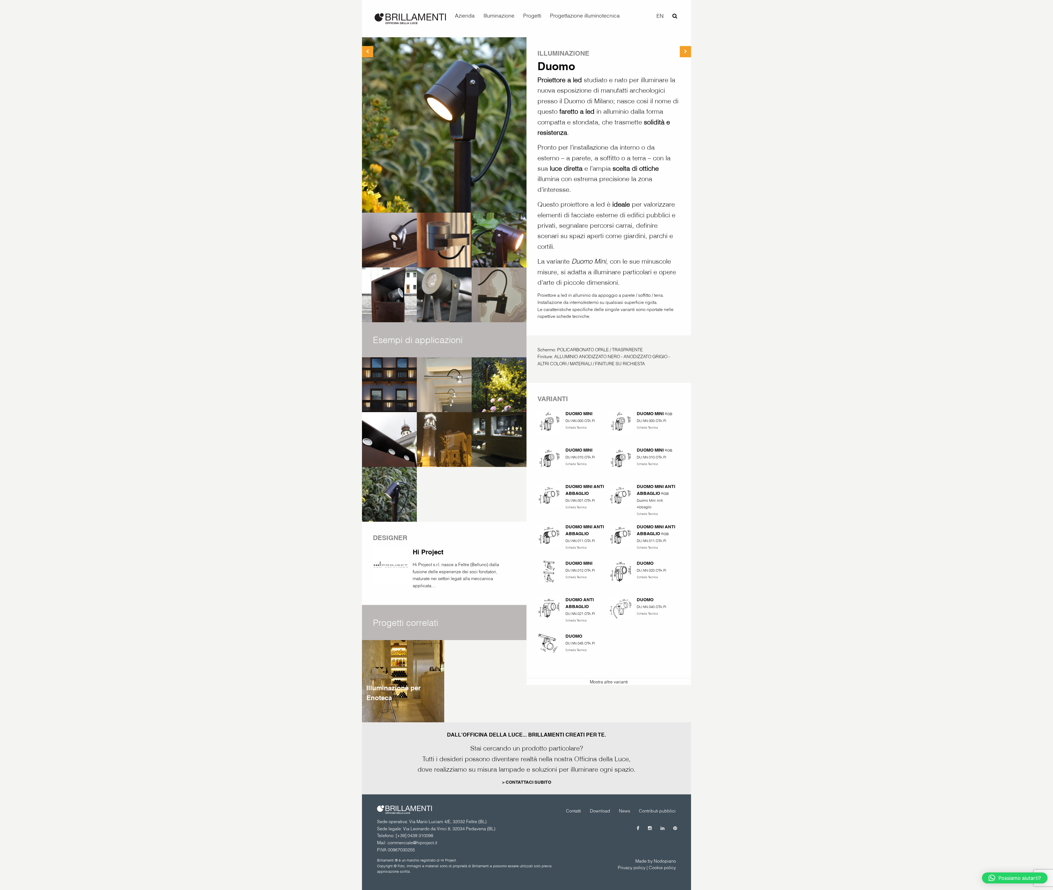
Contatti (573, 811)
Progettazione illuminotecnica (585, 15)
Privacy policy (632, 867)
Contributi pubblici (657, 811)
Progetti (532, 15)
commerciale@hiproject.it (412, 842)
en (660, 16)
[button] (1015, 877)
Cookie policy (662, 867)
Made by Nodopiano (655, 861)
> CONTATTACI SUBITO (526, 782)
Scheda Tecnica (576, 427)
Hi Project (428, 552)
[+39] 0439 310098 (414, 835)
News (624, 811)
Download (600, 811)
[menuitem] (465, 16)
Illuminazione (498, 15)
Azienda (465, 15)
